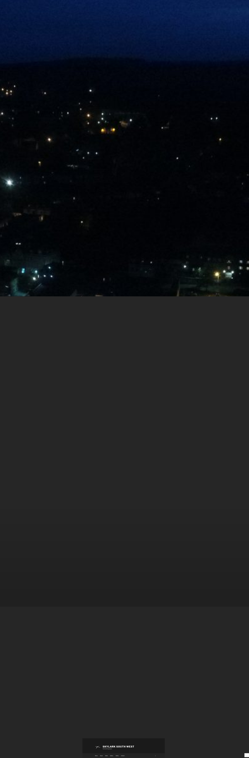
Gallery (111, 755)
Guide (106, 755)
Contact (123, 755)
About (101, 755)
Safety (117, 755)
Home (96, 755)
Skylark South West (118, 746)
